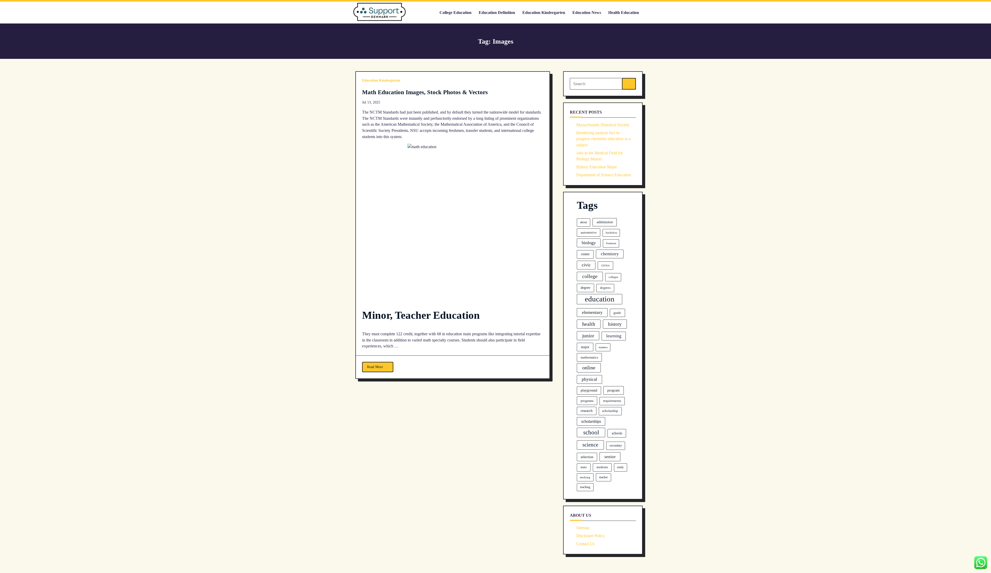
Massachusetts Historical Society (602, 125)
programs (587, 401)
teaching (585, 487)
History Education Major (596, 167)
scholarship (610, 411)
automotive (589, 232)
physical (589, 379)
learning (613, 335)
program (613, 390)
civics (605, 265)
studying (585, 477)
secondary (616, 445)
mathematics (589, 357)
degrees (605, 288)
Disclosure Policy (590, 536)
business (611, 243)
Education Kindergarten (543, 12)
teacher (603, 477)
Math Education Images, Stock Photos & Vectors (425, 92)
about (583, 222)
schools (617, 433)
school (591, 432)
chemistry (610, 253)
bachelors (611, 232)
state (583, 467)
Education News (586, 12)
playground (589, 390)
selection (587, 457)
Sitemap (582, 528)
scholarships (591, 421)
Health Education (623, 12)
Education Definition (497, 12)
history (615, 324)
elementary (592, 312)
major (585, 347)
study (620, 467)
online (588, 367)
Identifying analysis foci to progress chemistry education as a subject (603, 139)
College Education (455, 12)
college (589, 276)
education (599, 299)
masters (603, 347)
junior (588, 335)
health (588, 324)
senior (610, 456)
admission (605, 222)
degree (585, 287)
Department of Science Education (603, 175)
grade (617, 313)
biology (589, 242)
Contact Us (585, 544)
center (585, 254)
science (590, 445)
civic (586, 264)
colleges (613, 276)
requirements (612, 401)
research (587, 411)
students (602, 467)
